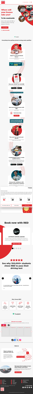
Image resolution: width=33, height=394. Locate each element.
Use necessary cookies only (6, 205)
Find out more (18, 372)
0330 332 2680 (5, 30)
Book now (16, 115)
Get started (5, 27)
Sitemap (3, 382)
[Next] (31, 331)
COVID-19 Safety (15, 382)
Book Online (26, 2)
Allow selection (16, 205)
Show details (29, 202)
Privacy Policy (4, 381)
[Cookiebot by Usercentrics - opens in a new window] (28, 188)
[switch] (12, 199)
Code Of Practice (25, 382)
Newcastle (10, 355)
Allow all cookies (27, 205)
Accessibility (24, 381)
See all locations (20, 356)
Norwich (5, 356)
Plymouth (8, 356)
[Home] (3, 2)
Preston (11, 356)
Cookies (14, 381)
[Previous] (1, 331)
